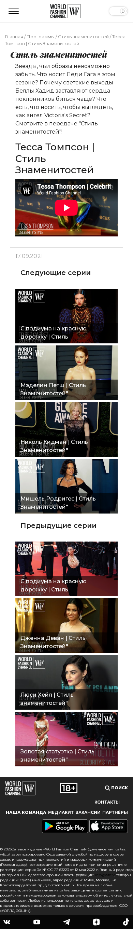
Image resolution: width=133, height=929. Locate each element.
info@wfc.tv (105, 875)
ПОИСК (119, 787)
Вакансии (88, 812)
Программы (41, 36)
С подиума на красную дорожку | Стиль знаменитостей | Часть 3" (56, 333)
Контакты (107, 802)
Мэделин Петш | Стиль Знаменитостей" (53, 389)
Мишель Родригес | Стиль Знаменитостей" (58, 502)
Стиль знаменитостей (83, 36)
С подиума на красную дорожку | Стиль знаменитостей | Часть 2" (56, 586)
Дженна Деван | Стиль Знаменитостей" (53, 642)
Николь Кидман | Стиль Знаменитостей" (54, 446)
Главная (14, 36)
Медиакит (61, 812)
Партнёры (115, 812)
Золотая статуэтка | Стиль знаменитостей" (57, 755)
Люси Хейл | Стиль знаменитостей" (47, 699)
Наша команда (26, 812)
